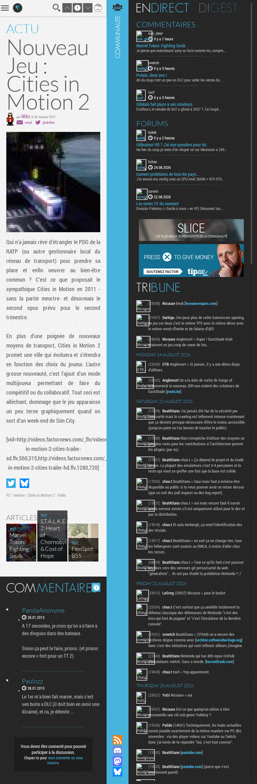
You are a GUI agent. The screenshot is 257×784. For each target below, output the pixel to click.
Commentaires (166, 24)
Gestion (19, 495)
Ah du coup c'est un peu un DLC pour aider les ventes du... (179, 79)
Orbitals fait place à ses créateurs (164, 104)
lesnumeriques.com (201, 303)
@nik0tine (48, 122)
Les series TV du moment (157, 203)
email (28, 122)
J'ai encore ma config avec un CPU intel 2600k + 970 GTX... (180, 178)
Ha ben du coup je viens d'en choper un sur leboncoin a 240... (181, 149)
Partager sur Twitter (11, 483)
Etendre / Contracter (117, 729)
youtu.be (173, 391)
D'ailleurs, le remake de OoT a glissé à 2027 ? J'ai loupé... (178, 109)
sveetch (153, 62)
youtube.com (191, 752)
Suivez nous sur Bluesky (117, 771)
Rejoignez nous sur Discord (117, 750)
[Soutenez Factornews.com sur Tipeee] (191, 275)
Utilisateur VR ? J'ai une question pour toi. (171, 144)
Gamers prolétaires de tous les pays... (167, 174)
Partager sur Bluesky (24, 483)
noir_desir (155, 33)
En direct (162, 8)
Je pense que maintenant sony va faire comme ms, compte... (181, 50)
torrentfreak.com (219, 661)
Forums (152, 123)
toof (151, 92)
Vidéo (61, 495)
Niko (25, 116)
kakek (152, 132)
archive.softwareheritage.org (218, 640)
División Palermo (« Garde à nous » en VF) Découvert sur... (179, 208)
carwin (153, 191)
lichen (152, 161)
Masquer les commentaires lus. (96, 587)
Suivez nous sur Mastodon (117, 761)
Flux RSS (117, 740)
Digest (218, 8)
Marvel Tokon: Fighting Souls (161, 45)
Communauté (117, 361)
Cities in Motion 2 (41, 495)
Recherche (56, 8)
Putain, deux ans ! (151, 75)
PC (8, 495)
